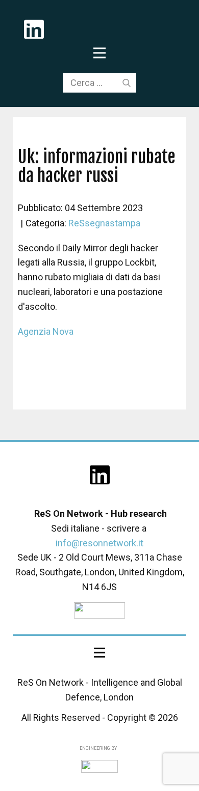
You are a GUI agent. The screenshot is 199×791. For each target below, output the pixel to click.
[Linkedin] (34, 29)
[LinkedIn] (100, 475)
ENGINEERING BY (98, 748)
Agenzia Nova (45, 331)
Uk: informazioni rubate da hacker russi (97, 166)
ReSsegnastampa (104, 223)
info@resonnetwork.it (99, 543)
